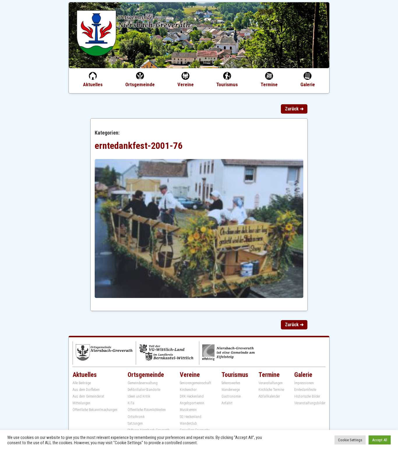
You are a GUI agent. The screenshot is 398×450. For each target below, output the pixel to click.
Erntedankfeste (305, 390)
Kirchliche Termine (271, 390)
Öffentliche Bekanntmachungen (95, 410)
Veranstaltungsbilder (309, 403)
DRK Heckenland (192, 396)
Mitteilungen (81, 403)
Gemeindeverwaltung (143, 383)
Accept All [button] (379, 440)
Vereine (185, 84)
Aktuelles (93, 84)
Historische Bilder (307, 396)
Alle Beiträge (82, 383)
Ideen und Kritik (139, 396)
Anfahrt (227, 403)
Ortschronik (136, 417)
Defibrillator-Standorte (144, 390)
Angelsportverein (192, 403)
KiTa (131, 403)
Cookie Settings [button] (350, 440)
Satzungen (135, 423)
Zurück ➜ (294, 109)
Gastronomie (231, 396)
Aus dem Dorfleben (86, 390)
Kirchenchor (188, 390)
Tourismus (227, 84)
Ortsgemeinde (140, 84)
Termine (269, 84)
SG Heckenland (190, 417)
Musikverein (188, 410)
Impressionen (304, 383)
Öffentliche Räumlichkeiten (147, 410)
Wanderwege (230, 390)
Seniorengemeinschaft (195, 383)
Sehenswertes (230, 383)
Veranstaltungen (270, 383)
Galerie (307, 84)
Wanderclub (188, 423)
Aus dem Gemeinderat (88, 396)
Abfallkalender (269, 396)
